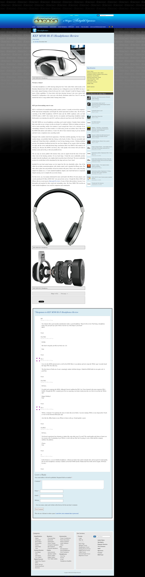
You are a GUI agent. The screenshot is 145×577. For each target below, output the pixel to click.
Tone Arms (38, 555)
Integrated (38, 540)
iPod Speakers (64, 548)
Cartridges (38, 552)
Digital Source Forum (84, 550)
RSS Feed (100, 554)
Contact (77, 15)
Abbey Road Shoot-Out (97, 116)
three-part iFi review (54, 181)
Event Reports (62, 27)
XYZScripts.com (77, 576)
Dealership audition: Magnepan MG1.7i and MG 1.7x (102, 153)
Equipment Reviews (42, 27)
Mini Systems (51, 546)
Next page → (64, 293)
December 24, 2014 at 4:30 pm (47, 382)
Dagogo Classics (102, 544)
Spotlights (101, 542)
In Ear (62, 559)
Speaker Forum (83, 545)
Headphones (42, 30)
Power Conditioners (65, 538)
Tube (36, 548)
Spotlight (71, 27)
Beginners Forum (83, 555)
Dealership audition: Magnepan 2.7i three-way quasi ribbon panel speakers (101, 172)
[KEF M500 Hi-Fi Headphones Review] (57, 60)
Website (37, 500)
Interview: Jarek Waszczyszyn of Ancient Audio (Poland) (101, 98)
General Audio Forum (84, 553)
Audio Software (64, 543)
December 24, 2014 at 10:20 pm (47, 409)
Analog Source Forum (84, 548)
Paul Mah (37, 41)
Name (37, 491)
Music (77, 27)
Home (33, 27)
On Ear (62, 557)
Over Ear (62, 556)
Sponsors (100, 550)
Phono (37, 545)
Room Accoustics (64, 540)
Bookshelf (50, 540)
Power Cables (51, 555)
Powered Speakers (53, 548)
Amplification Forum (84, 547)
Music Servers (39, 564)
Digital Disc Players (40, 561)
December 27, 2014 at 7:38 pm (47, 429)
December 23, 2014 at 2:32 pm (47, 320)
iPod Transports (64, 552)
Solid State (38, 546)
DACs (36, 562)
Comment (38, 481)
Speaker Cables (52, 553)
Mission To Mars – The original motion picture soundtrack (100, 165)
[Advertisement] (72, 7)
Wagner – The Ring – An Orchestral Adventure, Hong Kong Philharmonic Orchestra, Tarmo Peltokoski (100, 129)
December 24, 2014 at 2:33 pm (47, 360)
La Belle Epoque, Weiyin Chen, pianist (100, 141)
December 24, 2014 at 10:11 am (47, 338)
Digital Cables (51, 557)
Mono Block (38, 541)
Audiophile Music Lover (97, 110)
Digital (36, 538)
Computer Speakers (53, 545)
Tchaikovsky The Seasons (98, 183)
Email (37, 495)
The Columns (84, 27)
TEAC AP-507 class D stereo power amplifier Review (102, 178)
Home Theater (51, 543)
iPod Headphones (65, 550)
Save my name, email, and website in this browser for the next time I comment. (57, 505)
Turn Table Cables (52, 559)
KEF (88, 90)
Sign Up (81, 540)
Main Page (81, 543)
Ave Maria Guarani (96, 122)
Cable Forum (82, 552)
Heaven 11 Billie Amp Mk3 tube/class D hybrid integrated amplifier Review (101, 136)
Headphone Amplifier (65, 561)
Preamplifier (38, 543)
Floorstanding (51, 538)
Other (61, 545)
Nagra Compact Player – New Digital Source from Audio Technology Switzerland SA (102, 147)
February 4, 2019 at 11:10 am (46, 456)
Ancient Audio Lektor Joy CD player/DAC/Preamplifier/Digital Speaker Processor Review (101, 105)
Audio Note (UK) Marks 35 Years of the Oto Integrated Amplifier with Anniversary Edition (102, 159)
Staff (71, 15)
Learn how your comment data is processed (67, 513)
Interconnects (51, 552)
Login (80, 538)
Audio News (53, 27)
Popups (66, 576)
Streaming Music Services (39, 566)
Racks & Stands (64, 541)
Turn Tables (38, 557)
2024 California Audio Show (98, 27)
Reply (42, 333)
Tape (36, 553)
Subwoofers (51, 541)
